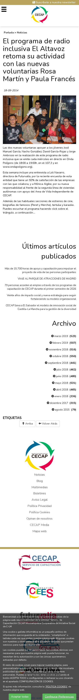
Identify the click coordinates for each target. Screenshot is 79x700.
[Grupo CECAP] (39, 14)
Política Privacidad (39, 506)
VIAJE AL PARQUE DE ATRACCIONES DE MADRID (47, 278)
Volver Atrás (49, 423)
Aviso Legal (40, 500)
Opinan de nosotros (39, 519)
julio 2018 (62, 369)
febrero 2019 (60, 343)
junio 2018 (61, 376)
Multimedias (39, 487)
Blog (39, 481)
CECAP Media (39, 525)
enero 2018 (61, 396)
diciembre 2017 (58, 403)
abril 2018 (62, 389)
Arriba (29, 423)
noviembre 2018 (58, 349)
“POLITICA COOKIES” (56, 686)
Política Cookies (39, 512)
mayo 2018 (61, 383)
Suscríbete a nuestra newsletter (55, 2)
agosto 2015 (62, 409)
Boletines (39, 493)
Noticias (22, 32)
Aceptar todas (20, 696)
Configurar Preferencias (59, 696)
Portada (9, 32)
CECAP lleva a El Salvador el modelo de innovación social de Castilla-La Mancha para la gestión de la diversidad (41, 307)
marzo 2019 (61, 336)
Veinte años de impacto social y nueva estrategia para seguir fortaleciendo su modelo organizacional (41, 297)
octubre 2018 (60, 356)
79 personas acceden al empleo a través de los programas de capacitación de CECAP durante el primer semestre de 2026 (40, 287)
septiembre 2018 (57, 363)
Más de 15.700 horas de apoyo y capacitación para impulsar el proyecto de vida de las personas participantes (40, 270)
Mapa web (39, 531)
